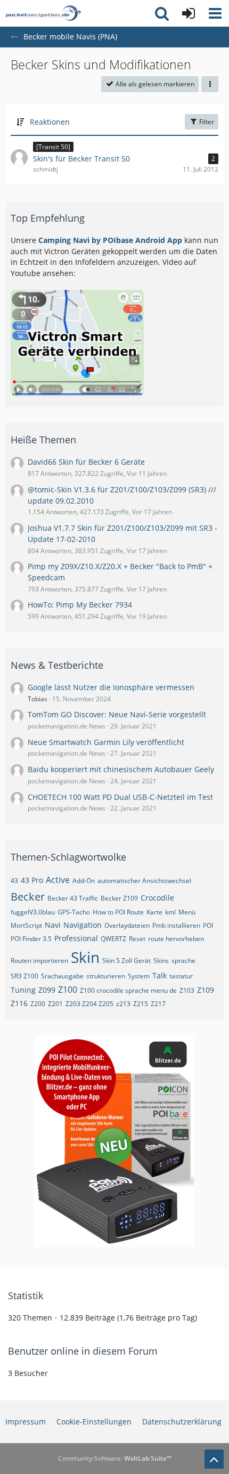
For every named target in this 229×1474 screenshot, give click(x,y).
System (139, 976)
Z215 (140, 1003)
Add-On (83, 880)
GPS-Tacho (74, 912)
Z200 (37, 1003)
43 (14, 880)
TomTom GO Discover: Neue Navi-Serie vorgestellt (117, 714)
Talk (159, 975)
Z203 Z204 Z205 (89, 1003)
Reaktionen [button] (50, 122)
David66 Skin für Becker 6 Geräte (86, 462)
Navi (53, 925)
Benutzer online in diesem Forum (83, 1351)
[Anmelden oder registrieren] (188, 13)
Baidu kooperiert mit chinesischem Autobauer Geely (121, 769)
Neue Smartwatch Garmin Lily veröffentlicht (106, 742)
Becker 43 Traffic (72, 898)
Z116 (19, 1003)
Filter (206, 121)
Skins (161, 960)
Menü (186, 912)
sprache (183, 960)
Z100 (67, 989)
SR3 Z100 (24, 976)
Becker (28, 896)
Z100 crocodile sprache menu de (128, 990)
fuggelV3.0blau (33, 912)
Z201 (55, 1003)
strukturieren (105, 976)
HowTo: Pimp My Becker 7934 (80, 605)
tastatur (181, 976)
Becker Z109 (119, 898)
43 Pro (32, 880)
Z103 (186, 990)
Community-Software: (114, 1458)
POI (208, 925)
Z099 (46, 990)
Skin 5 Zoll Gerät (126, 960)
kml (170, 912)
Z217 (158, 1003)
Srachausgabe (62, 976)
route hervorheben (176, 938)
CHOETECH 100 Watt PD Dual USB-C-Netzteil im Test (120, 797)
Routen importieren (39, 960)
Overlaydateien (127, 925)
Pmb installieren (176, 925)
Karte (154, 912)
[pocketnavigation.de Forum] (43, 13)
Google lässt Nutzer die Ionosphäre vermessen (111, 687)
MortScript (26, 925)
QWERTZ (113, 938)
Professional (76, 938)
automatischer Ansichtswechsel (144, 880)
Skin (85, 957)
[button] (215, 13)
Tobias (37, 698)
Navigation (82, 925)
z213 (123, 1003)
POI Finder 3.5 (31, 938)
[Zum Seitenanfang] (214, 1459)
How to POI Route (118, 912)
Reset (137, 938)
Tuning (23, 990)
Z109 (205, 990)
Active (58, 880)
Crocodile (157, 898)
